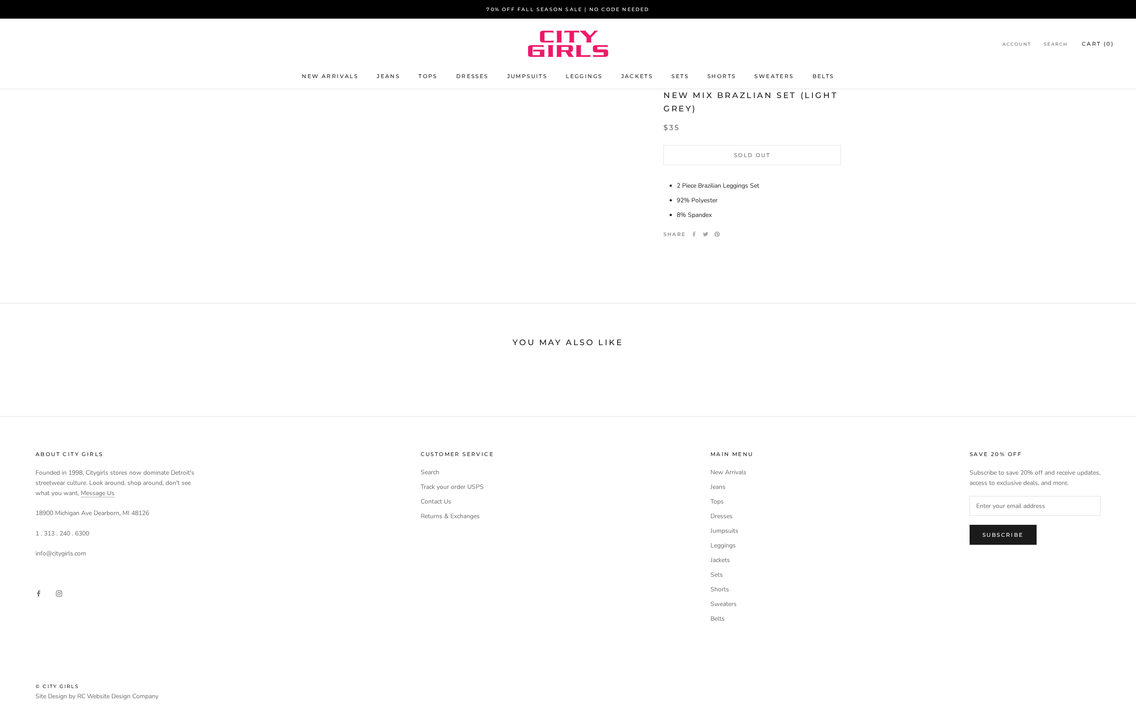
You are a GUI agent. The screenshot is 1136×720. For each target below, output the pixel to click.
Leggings (584, 76)
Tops (428, 76)
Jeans (388, 76)
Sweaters (773, 76)
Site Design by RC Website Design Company (97, 696)
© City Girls (57, 686)
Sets (680, 76)
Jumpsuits (527, 76)
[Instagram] (59, 593)
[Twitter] (705, 234)
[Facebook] (694, 234)
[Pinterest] (717, 234)
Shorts (721, 76)
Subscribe (1003, 534)
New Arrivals (330, 76)
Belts (823, 76)
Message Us (97, 493)
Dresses (472, 76)
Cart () (1098, 43)
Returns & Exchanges (450, 516)
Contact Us (436, 501)
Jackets (637, 76)
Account (1016, 44)
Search (1056, 44)
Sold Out (752, 155)
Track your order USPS (452, 487)
